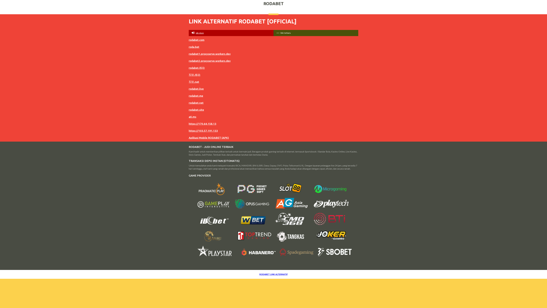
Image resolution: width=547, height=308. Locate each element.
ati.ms (192, 116)
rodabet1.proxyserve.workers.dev (210, 53)
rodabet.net (196, 102)
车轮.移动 (194, 74)
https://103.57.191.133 (203, 130)
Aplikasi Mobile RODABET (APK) (209, 137)
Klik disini (200, 33)
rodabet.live (196, 88)
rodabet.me (196, 95)
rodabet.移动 (197, 67)
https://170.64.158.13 (202, 123)
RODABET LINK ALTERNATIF (273, 274)
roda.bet (194, 46)
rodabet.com (196, 39)
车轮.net (194, 81)
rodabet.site (196, 109)
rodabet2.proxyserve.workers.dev (210, 60)
